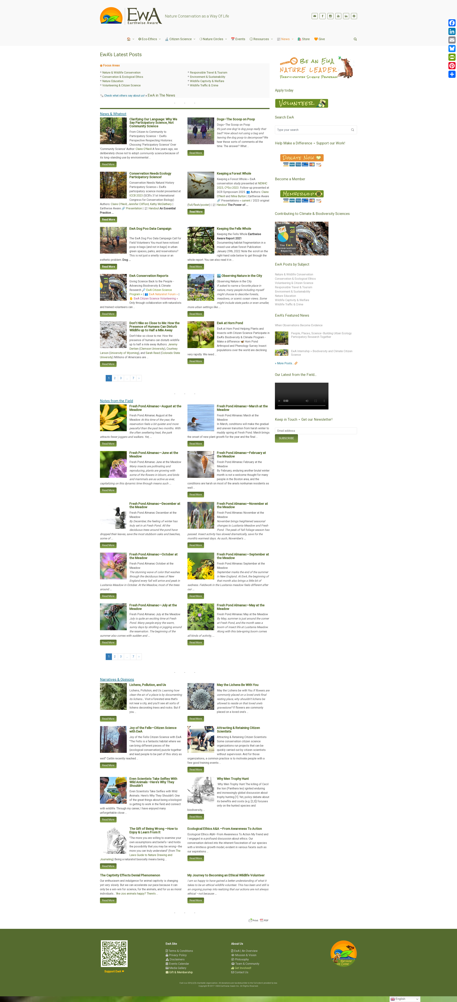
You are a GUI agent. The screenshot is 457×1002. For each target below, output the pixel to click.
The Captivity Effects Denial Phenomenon (130, 875)
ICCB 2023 (136, 195)
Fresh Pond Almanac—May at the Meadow (241, 607)
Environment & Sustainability (207, 77)
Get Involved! (242, 968)
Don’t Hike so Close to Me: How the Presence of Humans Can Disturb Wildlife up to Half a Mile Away (154, 326)
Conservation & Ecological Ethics (122, 77)
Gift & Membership (181, 972)
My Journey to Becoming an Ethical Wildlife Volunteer (226, 875)
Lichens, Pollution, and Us (147, 685)
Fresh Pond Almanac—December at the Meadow (154, 505)
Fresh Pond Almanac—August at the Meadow (155, 408)
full (190, 205)
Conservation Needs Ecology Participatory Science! (150, 175)
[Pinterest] (354, 16)
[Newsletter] (315, 16)
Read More (108, 164)
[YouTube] (338, 16)
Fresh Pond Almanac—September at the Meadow (243, 556)
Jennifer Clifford (138, 204)
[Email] (452, 40)
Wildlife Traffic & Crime (204, 85)
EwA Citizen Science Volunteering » (156, 298)
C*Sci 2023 (232, 187)
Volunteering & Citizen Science (121, 85)
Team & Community (247, 963)
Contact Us (241, 972)
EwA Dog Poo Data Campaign (150, 228)
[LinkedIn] (346, 16)
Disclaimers (177, 959)
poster (205, 205)
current (246, 200)
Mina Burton (238, 196)
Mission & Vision (245, 955)
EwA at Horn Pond (230, 323)
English (400, 998)
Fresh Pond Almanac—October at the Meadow (153, 556)
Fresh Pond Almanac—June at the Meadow (153, 454)
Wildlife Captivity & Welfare (207, 81)
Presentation (134, 208)
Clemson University (152, 348)
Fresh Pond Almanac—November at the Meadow (242, 505)
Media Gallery (177, 968)
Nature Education (112, 81)
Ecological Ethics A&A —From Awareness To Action (224, 828)
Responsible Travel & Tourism (208, 72)
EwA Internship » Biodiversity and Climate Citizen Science (321, 352)
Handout (154, 208)
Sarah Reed (153, 353)
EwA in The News (161, 95)
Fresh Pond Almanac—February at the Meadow (241, 454)
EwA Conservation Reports (148, 276)
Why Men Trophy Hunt (233, 779)
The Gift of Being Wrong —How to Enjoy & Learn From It (153, 830)
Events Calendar (178, 963)
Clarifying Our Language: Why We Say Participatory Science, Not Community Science (153, 122)
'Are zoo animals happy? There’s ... (137, 893)
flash (197, 205)
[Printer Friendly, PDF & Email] (258, 920)
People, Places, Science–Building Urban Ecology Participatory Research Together (321, 335)
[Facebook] (323, 16)
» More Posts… (285, 363)
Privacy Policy (177, 955)
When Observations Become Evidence (299, 325)
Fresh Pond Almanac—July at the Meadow (153, 607)
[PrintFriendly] (452, 57)
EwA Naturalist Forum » (163, 294)
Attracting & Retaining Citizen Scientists (238, 729)
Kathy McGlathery (161, 204)
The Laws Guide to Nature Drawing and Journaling (140, 855)
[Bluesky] (452, 48)
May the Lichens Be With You (237, 685)
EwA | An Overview (245, 951)
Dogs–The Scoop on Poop (236, 119)
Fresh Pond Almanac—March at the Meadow (242, 408)
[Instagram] (330, 16)
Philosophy (241, 959)
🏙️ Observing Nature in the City (239, 276)
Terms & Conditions (180, 951)
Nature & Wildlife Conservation (121, 72)
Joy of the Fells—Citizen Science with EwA (153, 729)
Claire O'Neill (144, 149)
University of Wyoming (124, 353)
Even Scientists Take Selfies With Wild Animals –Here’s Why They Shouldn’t (153, 782)
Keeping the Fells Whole (234, 228)
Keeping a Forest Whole (234, 173)
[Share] (452, 74)
